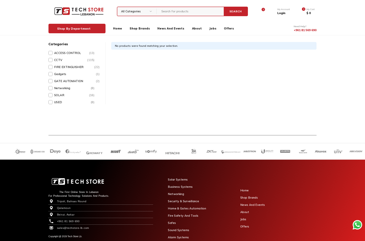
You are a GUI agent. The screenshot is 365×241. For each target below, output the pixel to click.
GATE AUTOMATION (77, 81)
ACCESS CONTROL (74, 53)
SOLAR (74, 95)
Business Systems (180, 187)
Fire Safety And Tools (183, 215)
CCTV (74, 60)
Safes (172, 223)
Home (244, 190)
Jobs (243, 219)
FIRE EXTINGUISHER (77, 67)
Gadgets (77, 74)
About (244, 212)
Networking (74, 88)
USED (74, 102)
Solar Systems (178, 179)
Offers (244, 226)
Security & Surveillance (183, 201)
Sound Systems (178, 230)
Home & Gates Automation (187, 208)
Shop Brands (249, 197)
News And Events (252, 205)
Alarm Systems (178, 237)
